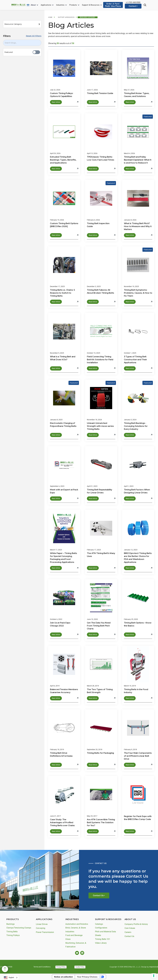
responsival (153, 967)
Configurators (101, 928)
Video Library (101, 943)
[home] (18, 5)
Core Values (130, 928)
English (11, 977)
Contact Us (129, 936)
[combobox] (10, 977)
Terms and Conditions (41, 967)
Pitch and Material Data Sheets (105, 933)
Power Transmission (45, 932)
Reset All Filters (33, 36)
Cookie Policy (79, 967)
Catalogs (99, 924)
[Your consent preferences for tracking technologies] (153, 975)
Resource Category (87, 17)
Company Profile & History (136, 924)
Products (73, 5)
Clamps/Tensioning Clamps (18, 928)
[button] (34, 5)
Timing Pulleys (13, 935)
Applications (46, 5)
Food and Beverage (73, 935)
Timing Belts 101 (102, 939)
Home (50, 17)
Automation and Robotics (76, 924)
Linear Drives (42, 924)
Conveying (40, 928)
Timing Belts (12, 931)
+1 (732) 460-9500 (133, 2)
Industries (60, 5)
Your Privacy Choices (87, 977)
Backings (10, 924)
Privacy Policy (61, 967)
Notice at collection (63, 977)
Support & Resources (90, 5)
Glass (67, 939)
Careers (128, 932)
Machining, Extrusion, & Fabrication (75, 945)
